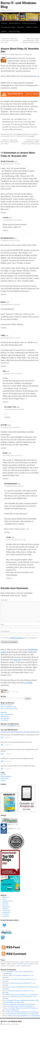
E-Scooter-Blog (4, 720)
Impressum (3, 774)
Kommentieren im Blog (8, 27)
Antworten (4, 212)
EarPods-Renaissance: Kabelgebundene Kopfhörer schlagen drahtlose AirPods (20, 735)
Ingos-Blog (5, 903)
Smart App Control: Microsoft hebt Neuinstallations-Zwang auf (16, 742)
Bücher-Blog (4, 712)
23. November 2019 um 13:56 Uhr (10, 427)
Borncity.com (4, 704)
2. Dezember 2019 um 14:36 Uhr (12, 373)
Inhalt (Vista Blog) (14, 31)
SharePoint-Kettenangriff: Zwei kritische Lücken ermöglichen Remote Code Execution (19, 750)
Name (3, 624)
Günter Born (28, 54)
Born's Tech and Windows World (9, 708)
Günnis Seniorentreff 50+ (7, 714)
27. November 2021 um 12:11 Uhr (16, 540)
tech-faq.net (5, 905)
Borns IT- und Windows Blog (8, 706)
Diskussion (20, 27)
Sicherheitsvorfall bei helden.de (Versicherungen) (23, 1004)
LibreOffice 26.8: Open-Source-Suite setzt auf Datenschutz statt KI (17, 758)
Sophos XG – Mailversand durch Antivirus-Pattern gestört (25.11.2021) (9, 40)
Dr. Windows (5, 914)
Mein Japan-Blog (5, 718)
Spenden (4, 31)
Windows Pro (5, 897)
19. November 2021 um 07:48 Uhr (12, 220)
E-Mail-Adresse (5, 631)
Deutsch (6, 692)
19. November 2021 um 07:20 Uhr (14, 409)
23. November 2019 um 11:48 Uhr (10, 338)
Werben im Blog (5, 778)
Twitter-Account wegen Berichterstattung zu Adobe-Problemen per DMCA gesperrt (30, 41)
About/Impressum (14, 23)
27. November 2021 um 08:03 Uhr (14, 486)
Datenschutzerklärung (29, 23)
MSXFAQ (5, 908)
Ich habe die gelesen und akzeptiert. (20, 638)
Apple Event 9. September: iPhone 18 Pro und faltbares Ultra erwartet (18, 766)
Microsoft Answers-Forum (25, 964)
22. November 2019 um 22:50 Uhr (10, 304)
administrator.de (6, 907)
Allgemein (19, 134)
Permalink (31, 136)
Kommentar (4, 600)
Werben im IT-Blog (32, 27)
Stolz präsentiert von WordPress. (11, 1024)
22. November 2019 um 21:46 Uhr (10, 240)
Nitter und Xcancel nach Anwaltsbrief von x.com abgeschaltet (22, 994)
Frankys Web (5, 916)
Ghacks (4, 899)
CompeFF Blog (6, 910)
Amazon (35, 134)
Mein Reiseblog (5, 716)
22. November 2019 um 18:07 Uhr (10, 164)
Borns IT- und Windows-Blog (19, 4)
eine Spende (28, 682)
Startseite (4, 23)
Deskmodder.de (6, 912)
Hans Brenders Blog (7, 901)
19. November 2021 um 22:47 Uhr (12, 455)
